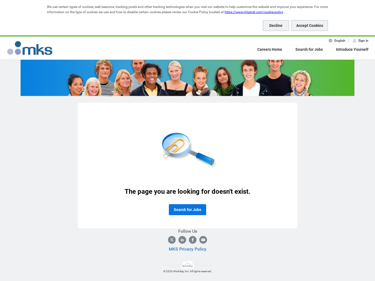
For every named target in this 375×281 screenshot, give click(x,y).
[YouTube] (203, 240)
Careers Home (269, 49)
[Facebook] (193, 240)
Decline (275, 25)
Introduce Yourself (352, 49)
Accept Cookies (309, 25)
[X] (172, 240)
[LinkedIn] (182, 240)
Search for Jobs (309, 49)
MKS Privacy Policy (187, 249)
